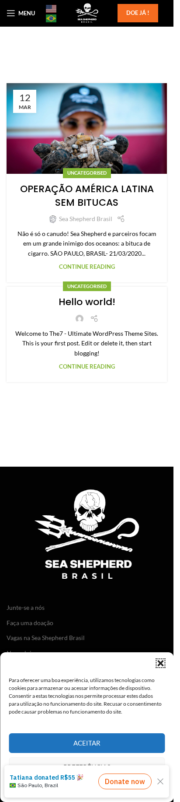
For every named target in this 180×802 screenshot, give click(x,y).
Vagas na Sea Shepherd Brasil (46, 637)
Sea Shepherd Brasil (85, 218)
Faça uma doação (30, 622)
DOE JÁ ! (137, 12)
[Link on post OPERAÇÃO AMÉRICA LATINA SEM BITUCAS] (87, 128)
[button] (160, 663)
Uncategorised (87, 173)
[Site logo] (86, 12)
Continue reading (87, 267)
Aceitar (86, 743)
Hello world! (87, 302)
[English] (51, 8)
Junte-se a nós (26, 607)
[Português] (51, 17)
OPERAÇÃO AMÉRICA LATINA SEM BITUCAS (87, 195)
